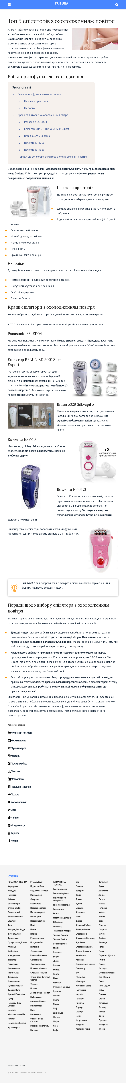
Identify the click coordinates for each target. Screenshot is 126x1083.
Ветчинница (35, 1014)
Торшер (102, 1007)
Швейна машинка (38, 955)
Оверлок (34, 899)
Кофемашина (18, 740)
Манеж (56, 995)
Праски (33, 988)
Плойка (33, 933)
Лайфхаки (103, 890)
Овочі (101, 981)
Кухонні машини (15, 985)
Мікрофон (80, 977)
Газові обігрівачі (61, 893)
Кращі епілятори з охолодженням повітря (43, 115)
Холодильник (18, 802)
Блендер (12, 890)
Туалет (102, 1011)
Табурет (80, 890)
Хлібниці (12, 946)
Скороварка (36, 959)
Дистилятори (14, 903)
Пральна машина (21, 786)
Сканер (79, 1011)
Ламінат (102, 938)
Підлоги (102, 925)
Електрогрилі (14, 912)
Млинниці (12, 894)
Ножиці (102, 916)
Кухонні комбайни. (16, 994)
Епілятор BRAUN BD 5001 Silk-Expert (46, 129)
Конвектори (58, 909)
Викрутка (80, 1024)
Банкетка (57, 952)
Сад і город (104, 977)
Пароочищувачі (37, 912)
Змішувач (103, 1024)
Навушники (81, 990)
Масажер (12, 1010)
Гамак (78, 1015)
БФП (78, 972)
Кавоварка (13, 977)
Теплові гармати (60, 935)
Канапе (56, 965)
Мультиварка (18, 748)
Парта (56, 999)
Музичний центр (83, 985)
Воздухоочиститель (39, 1025)
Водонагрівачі (60, 943)
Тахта (78, 894)
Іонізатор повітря (61, 904)
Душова (102, 1020)
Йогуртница (18, 825)
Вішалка (79, 907)
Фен (13, 810)
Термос (15, 833)
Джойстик (80, 942)
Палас (101, 946)
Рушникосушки (37, 938)
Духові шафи (14, 907)
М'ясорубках (36, 882)
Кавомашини (14, 968)
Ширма (56, 1017)
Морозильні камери (17, 1023)
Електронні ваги (15, 916)
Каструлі (102, 968)
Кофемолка (13, 972)
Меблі (56, 948)
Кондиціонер (14, 981)
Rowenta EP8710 (34, 142)
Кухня (101, 886)
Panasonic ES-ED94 (35, 122)
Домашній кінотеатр (85, 938)
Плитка (102, 959)
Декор (79, 920)
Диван (56, 961)
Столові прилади (106, 972)
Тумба (79, 903)
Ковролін (103, 929)
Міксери (15, 756)
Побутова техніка (17, 882)
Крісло (56, 974)
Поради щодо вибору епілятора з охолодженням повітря (52, 156)
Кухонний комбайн (22, 732)
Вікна (101, 920)
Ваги (32, 1010)
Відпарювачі (36, 894)
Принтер (80, 1003)
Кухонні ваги (14, 990)
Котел (56, 913)
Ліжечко (57, 982)
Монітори (80, 981)
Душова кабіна (83, 925)
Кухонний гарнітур (61, 986)
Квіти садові (104, 985)
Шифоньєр (58, 1012)
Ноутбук (80, 994)
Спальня (102, 994)
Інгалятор (12, 959)
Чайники (11, 899)
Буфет (56, 956)
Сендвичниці (36, 951)
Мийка (101, 912)
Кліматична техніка (59, 883)
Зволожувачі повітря (40, 992)
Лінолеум (103, 942)
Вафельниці (35, 997)
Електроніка (81, 933)
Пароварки (35, 916)
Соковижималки (37, 964)
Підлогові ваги (37, 886)
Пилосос (16, 771)
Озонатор (57, 926)
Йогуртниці (13, 964)
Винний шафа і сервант (37, 1020)
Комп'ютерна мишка (85, 964)
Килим (101, 933)
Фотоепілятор (14, 933)
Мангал (102, 903)
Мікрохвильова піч (16, 1014)
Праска (15, 794)
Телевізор (103, 1003)
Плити (33, 929)
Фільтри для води (16, 929)
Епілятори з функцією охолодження (39, 94)
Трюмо (79, 899)
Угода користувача (16, 1065)
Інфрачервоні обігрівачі (59, 899)
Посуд (102, 964)
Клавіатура (81, 955)
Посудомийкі (36, 942)
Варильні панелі (37, 1001)
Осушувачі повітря (39, 890)
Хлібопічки (13, 951)
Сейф (101, 990)
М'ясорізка (17, 779)
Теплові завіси (60, 939)
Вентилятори (36, 1005)
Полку (56, 1004)
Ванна (101, 1015)
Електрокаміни (60, 889)
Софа (55, 1030)
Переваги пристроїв (36, 101)
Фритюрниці (13, 938)
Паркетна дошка (107, 955)
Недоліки (29, 108)
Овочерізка (35, 903)
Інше (78, 916)
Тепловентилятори (62, 930)
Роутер (79, 1007)
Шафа (56, 1021)
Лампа (101, 894)
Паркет (102, 951)
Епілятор (12, 920)
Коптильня (103, 882)
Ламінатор (80, 968)
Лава (55, 1025)
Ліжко (55, 978)
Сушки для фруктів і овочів (40, 978)
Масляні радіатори (62, 917)
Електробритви (83, 929)
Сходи (102, 899)
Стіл (77, 882)
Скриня (102, 998)
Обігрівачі (58, 922)
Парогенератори (38, 907)
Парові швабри (37, 920)
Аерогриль (13, 886)
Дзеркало (80, 912)
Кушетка (57, 991)
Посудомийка (19, 763)
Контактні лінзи (83, 1028)
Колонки (80, 959)
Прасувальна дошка (17, 942)
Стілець (79, 886)
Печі (32, 925)
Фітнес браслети (83, 951)
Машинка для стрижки (14, 1004)
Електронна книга (84, 946)
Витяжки (34, 1030)
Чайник (15, 817)
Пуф (55, 1008)
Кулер (14, 840)
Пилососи (34, 946)
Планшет (80, 998)
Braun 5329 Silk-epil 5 (37, 135)
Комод (56, 969)
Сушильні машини (38, 972)
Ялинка (102, 1028)
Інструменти (81, 1020)
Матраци (103, 907)
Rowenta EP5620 (34, 149)
